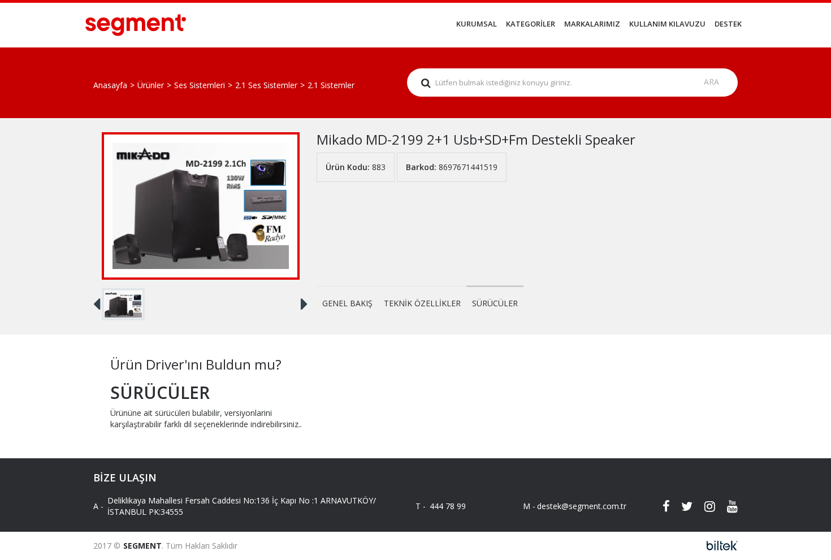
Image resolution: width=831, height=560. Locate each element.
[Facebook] (658, 506)
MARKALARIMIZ (592, 24)
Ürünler (150, 85)
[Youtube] (726, 506)
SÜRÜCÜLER (495, 303)
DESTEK (728, 24)
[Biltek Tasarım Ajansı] (719, 545)
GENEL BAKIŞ (347, 303)
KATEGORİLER (530, 24)
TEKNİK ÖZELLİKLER (422, 303)
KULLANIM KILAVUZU (667, 24)
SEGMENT (142, 545)
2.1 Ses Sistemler (266, 85)
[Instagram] (703, 506)
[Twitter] (681, 506)
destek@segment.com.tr (572, 506)
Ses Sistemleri (199, 85)
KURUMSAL (476, 24)
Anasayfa (110, 85)
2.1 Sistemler (331, 85)
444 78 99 (448, 506)
